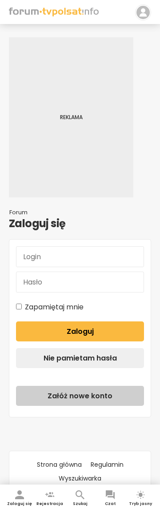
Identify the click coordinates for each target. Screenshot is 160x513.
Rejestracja (49, 503)
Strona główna (59, 464)
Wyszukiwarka (80, 478)
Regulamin (107, 464)
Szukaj (80, 503)
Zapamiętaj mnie (54, 307)
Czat (110, 503)
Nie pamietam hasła (80, 358)
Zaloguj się (19, 503)
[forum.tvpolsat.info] (54, 14)
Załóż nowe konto (80, 396)
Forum (18, 212)
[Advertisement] (80, 117)
